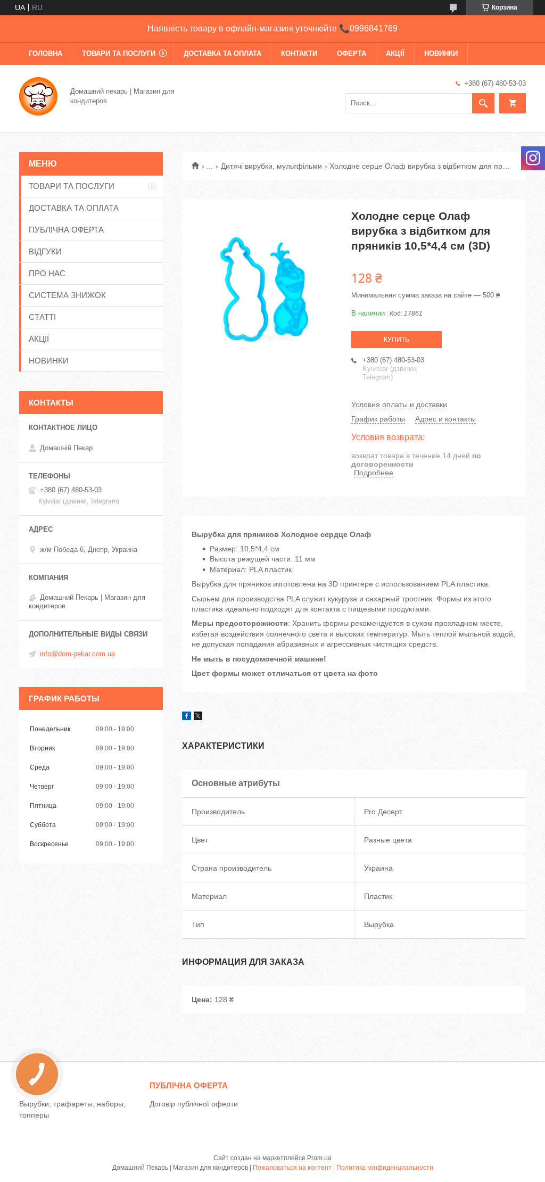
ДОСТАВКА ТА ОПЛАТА (222, 53)
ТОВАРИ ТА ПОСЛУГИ (118, 53)
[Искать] (483, 103)
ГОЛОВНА (45, 53)
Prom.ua (319, 1158)
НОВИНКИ (441, 53)
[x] (198, 717)
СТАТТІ (42, 316)
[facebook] (186, 717)
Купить (396, 339)
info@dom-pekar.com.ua (77, 654)
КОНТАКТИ (299, 53)
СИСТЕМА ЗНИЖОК (67, 295)
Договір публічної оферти (194, 1104)
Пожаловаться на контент (292, 1167)
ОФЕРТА (351, 53)
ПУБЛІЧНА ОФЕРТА (66, 229)
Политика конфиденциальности (384, 1167)
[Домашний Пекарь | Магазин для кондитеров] (38, 95)
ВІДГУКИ (45, 251)
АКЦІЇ (395, 53)
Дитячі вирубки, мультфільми (271, 166)
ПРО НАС (47, 273)
